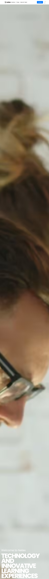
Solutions (13, 2)
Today (17, 2)
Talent (25, 2)
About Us (22, 2)
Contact (40, 2)
